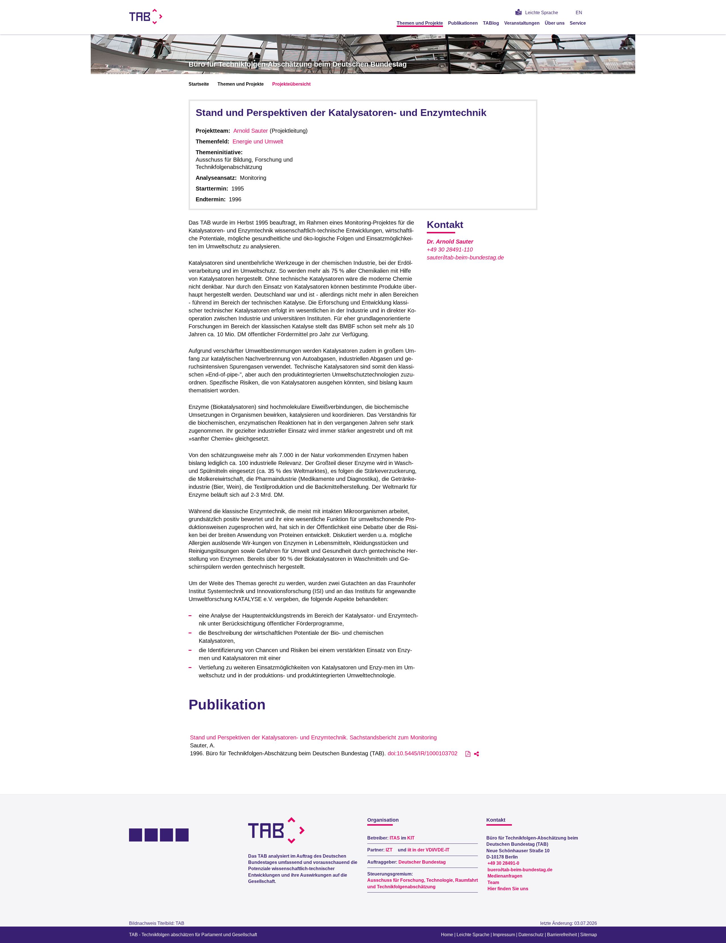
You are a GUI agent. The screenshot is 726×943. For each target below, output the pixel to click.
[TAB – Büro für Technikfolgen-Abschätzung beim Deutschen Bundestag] (146, 16)
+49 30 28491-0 (503, 863)
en (579, 12)
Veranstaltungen (522, 23)
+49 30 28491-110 (450, 249)
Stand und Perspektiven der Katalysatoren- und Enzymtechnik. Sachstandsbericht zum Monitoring (313, 737)
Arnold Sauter (250, 131)
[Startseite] (595, 23)
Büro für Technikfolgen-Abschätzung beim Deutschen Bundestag (298, 64)
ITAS (395, 838)
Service (578, 23)
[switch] (595, 12)
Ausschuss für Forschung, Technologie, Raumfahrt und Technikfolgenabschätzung (422, 883)
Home (447, 934)
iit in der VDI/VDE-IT (428, 849)
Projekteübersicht (291, 84)
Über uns (555, 23)
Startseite (199, 84)
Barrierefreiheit (562, 934)
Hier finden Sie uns (507, 888)
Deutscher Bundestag (422, 862)
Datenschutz (531, 934)
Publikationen (463, 23)
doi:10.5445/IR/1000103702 (422, 753)
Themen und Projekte (420, 23)
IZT (389, 849)
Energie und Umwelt (258, 141)
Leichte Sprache (541, 12)
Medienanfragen (504, 876)
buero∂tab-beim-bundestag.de (519, 869)
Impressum (504, 934)
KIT (411, 838)
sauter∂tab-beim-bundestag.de (465, 257)
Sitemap (588, 934)
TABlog (491, 23)
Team (493, 882)
